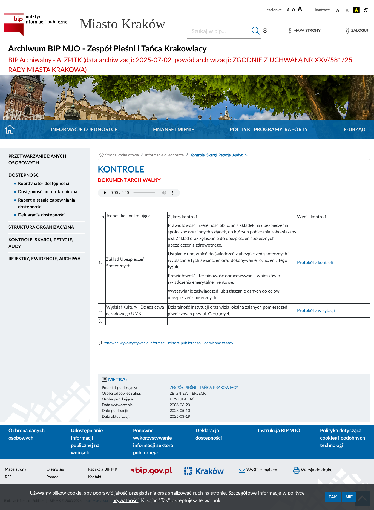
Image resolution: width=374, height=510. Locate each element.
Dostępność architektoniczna (47, 192)
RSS (8, 477)
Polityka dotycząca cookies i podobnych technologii (342, 438)
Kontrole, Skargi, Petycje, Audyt (40, 243)
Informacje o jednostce (84, 129)
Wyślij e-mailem (261, 470)
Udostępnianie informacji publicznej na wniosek (87, 441)
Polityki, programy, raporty (269, 129)
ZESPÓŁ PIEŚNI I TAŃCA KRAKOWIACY (204, 388)
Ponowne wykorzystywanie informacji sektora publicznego (153, 441)
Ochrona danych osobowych (26, 434)
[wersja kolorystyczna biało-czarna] (347, 10)
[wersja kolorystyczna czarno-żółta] (356, 10)
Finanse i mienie (173, 129)
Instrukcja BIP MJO (279, 430)
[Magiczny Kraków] (206, 474)
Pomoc (52, 477)
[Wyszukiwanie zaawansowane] (265, 31)
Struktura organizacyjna (41, 227)
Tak (333, 497)
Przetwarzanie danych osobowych (37, 159)
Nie (349, 497)
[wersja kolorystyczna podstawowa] (338, 10)
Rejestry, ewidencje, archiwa (44, 259)
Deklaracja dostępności (41, 215)
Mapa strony (15, 469)
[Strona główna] (12, 129)
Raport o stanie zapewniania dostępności (46, 203)
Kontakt (94, 477)
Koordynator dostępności (43, 183)
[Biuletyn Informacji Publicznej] (152, 474)
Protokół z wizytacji (316, 310)
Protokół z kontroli (315, 262)
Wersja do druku (316, 470)
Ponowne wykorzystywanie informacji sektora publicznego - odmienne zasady (168, 343)
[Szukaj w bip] (255, 31)
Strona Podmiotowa (122, 155)
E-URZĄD (355, 129)
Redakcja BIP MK (102, 469)
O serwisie (55, 469)
